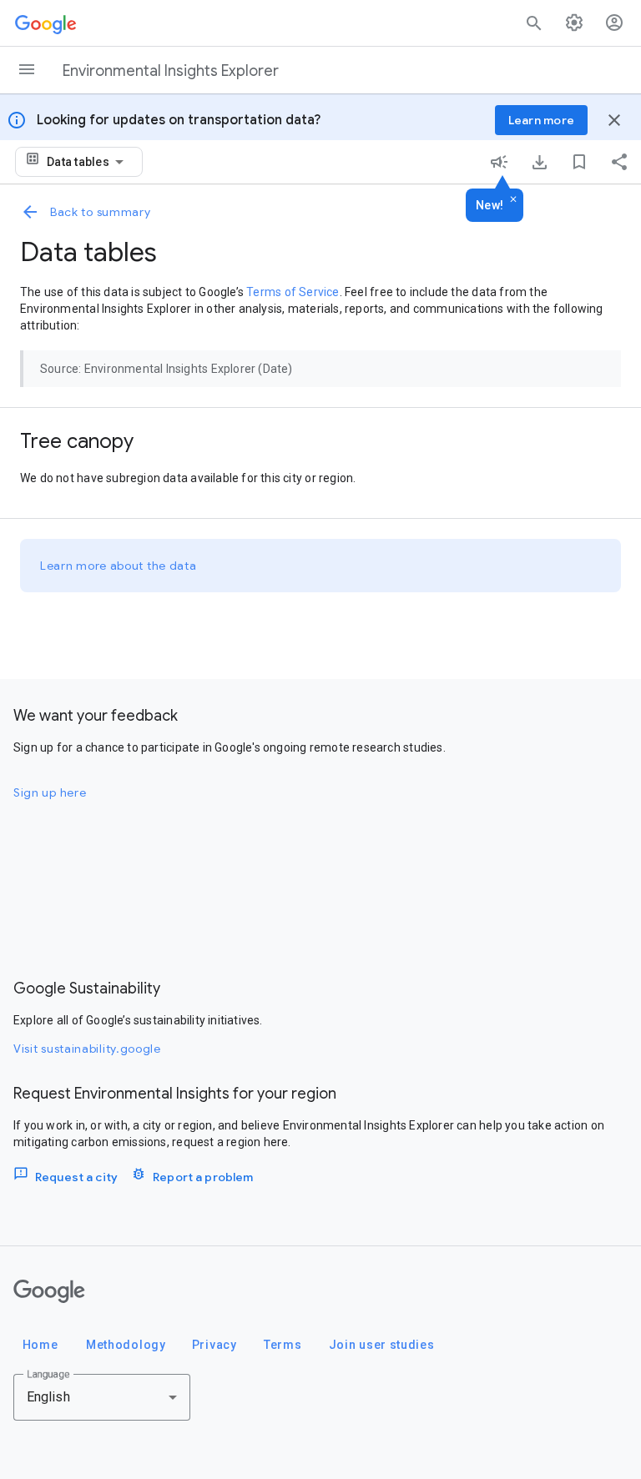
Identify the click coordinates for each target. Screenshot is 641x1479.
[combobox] (88, 162)
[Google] (49, 1291)
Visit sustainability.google (87, 1048)
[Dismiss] (513, 200)
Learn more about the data (118, 565)
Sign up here (49, 792)
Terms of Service (292, 292)
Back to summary (100, 211)
